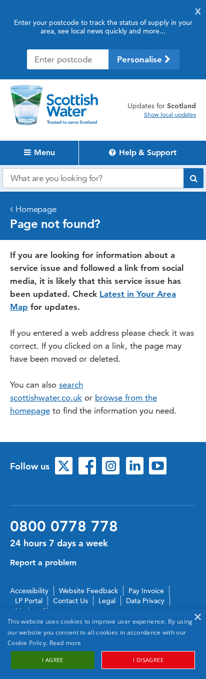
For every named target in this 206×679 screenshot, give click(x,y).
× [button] (197, 617)
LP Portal (28, 600)
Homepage (36, 209)
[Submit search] (194, 178)
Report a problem (43, 562)
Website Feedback (88, 590)
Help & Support (146, 152)
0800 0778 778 (64, 526)
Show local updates (170, 114)
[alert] (103, 644)
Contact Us (70, 600)
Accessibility (29, 590)
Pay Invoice (146, 590)
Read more (66, 643)
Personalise (140, 59)
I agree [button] (53, 660)
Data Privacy (145, 600)
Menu (43, 152)
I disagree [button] (148, 660)
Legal (107, 600)
